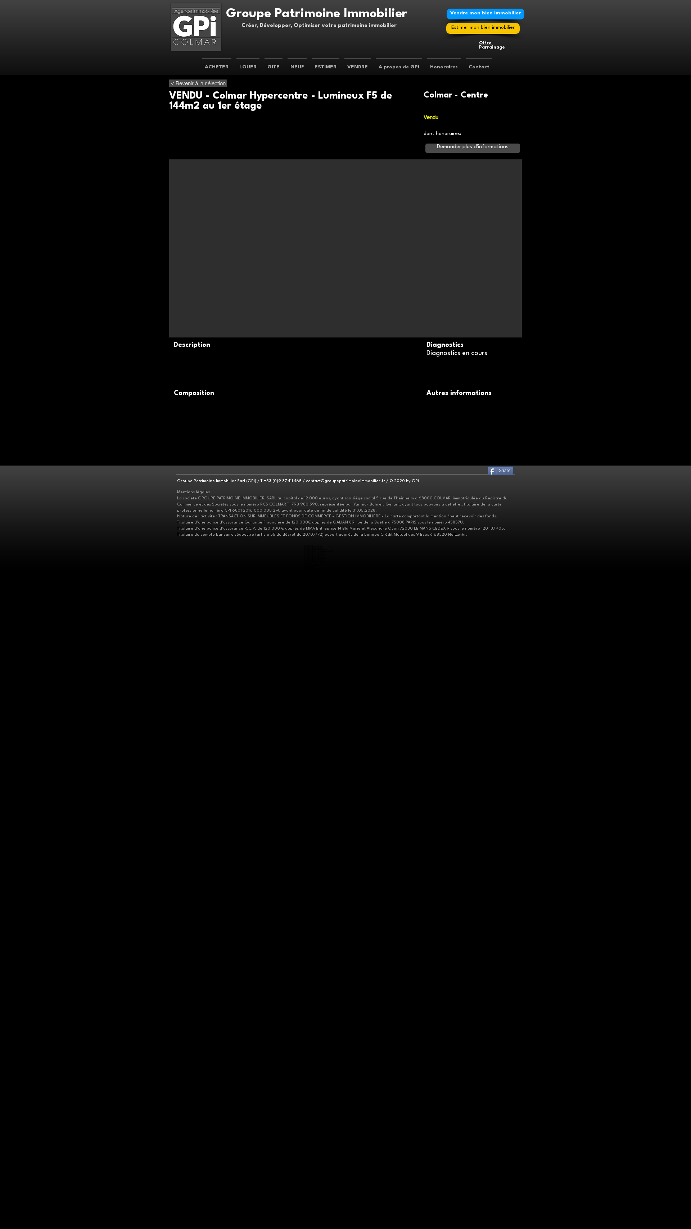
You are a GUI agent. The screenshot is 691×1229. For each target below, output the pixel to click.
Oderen (314, 1192)
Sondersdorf (315, 940)
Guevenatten (315, 690)
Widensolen (315, 829)
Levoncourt (315, 919)
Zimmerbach (316, 757)
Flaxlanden (314, 1120)
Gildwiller (313, 687)
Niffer (312, 1102)
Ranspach (314, 895)
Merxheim (314, 971)
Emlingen (314, 604)
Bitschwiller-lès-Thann (319, 1077)
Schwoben (314, 616)
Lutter (313, 928)
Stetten (313, 994)
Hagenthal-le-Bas (317, 724)
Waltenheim (315, 998)
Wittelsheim (315, 805)
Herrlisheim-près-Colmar (320, 863)
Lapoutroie (314, 1095)
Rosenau (313, 593)
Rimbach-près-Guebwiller (321, 974)
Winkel (313, 946)
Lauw (312, 791)
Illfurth (312, 1127)
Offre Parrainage (492, 45)
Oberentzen (315, 588)
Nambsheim (315, 1152)
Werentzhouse (316, 944)
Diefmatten (315, 1169)
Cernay (313, 1111)
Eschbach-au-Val (317, 627)
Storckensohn (316, 897)
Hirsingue (313, 1019)
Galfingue (314, 1221)
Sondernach (316, 848)
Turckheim (315, 749)
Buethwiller (314, 674)
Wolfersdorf (315, 717)
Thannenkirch (316, 1048)
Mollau (312, 893)
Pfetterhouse (315, 935)
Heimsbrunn (315, 1223)
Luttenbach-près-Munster (320, 634)
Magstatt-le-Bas (316, 987)
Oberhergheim (316, 589)
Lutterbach (315, 886)
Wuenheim (314, 978)
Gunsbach (314, 631)
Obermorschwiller (317, 615)
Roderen (313, 1183)
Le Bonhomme (316, 1093)
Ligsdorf (313, 922)
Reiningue (314, 1210)
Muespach (314, 1084)
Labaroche (314, 1205)
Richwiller (313, 575)
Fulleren (313, 685)
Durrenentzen (316, 812)
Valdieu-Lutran (316, 715)
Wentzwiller (315, 742)
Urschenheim (316, 825)
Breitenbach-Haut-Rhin (320, 841)
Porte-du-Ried (316, 823)
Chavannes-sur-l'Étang (319, 676)
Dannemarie (315, 678)
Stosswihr (314, 640)
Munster (313, 636)
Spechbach (315, 1133)
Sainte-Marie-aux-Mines (320, 651)
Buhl (312, 1005)
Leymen (313, 733)
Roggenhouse (315, 1154)
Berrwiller (314, 962)
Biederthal (314, 902)
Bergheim (314, 1160)
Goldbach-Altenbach (319, 1161)
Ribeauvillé (314, 647)
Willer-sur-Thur (316, 1163)
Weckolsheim (315, 1068)
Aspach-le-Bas (316, 1107)
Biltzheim (313, 582)
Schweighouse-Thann (319, 1003)
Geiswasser (315, 1055)
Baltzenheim (315, 809)
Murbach (314, 1007)
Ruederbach (315, 1021)
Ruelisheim (314, 773)
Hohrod (313, 633)
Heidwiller (314, 1124)
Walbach (314, 751)
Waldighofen (315, 1091)
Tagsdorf (313, 618)
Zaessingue (315, 625)
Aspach (313, 598)
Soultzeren (314, 638)
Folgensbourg (315, 723)
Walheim (313, 622)
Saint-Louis (315, 803)
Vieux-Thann (315, 1187)
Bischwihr (314, 811)
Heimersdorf (315, 1018)
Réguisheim (315, 1203)
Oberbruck (314, 794)
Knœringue (314, 732)
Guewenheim (315, 570)
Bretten (313, 1167)
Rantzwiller (314, 991)
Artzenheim (315, 807)
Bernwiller (314, 670)
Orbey (313, 839)
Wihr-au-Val (315, 755)
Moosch (313, 1106)
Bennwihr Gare (316, 580)
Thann (313, 1185)
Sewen (313, 798)
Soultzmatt (315, 1025)
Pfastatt (313, 573)
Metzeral (314, 843)
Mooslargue (315, 1034)
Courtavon (315, 906)
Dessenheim (315, 1054)
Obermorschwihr (317, 866)
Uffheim (313, 996)
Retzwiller (314, 705)
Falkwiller (313, 683)
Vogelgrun (314, 1064)
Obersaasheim (316, 1063)
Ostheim (313, 645)
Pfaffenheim (315, 766)
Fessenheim (315, 1147)
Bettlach (313, 901)
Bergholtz (314, 958)
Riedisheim (314, 856)
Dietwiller (313, 872)
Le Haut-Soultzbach (319, 1170)
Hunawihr (313, 643)
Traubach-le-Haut (317, 714)
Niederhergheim (317, 586)
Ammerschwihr (316, 1165)
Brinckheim (315, 1199)
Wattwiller (314, 1116)
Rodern (313, 1043)
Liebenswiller (315, 735)
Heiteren (313, 1057)
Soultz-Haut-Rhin (317, 838)
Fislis (312, 913)
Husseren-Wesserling (318, 890)
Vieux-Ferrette (316, 942)
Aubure (313, 642)
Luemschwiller (316, 1129)
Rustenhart (314, 1158)
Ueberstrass (315, 1041)
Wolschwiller (315, 947)
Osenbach (314, 1023)
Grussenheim (316, 816)
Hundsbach (314, 611)
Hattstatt (313, 861)
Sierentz (313, 992)
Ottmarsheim (315, 955)
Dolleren (313, 787)
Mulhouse (313, 566)
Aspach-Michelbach (318, 1109)
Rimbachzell (315, 976)
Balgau (313, 1143)
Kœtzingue (314, 985)
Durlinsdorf (314, 908)
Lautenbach (315, 1071)
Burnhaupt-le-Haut (318, 1001)
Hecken (313, 694)
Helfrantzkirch (316, 982)
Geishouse (314, 1104)
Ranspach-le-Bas (317, 1142)
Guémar (313, 1215)
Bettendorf (314, 1016)
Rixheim (313, 652)
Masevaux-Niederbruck (320, 793)
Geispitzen (314, 980)
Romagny (314, 706)
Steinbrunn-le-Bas (317, 881)
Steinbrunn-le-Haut (318, 883)
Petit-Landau (315, 956)
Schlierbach (315, 879)
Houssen (313, 579)
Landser (313, 877)
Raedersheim (315, 658)
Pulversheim (315, 1194)
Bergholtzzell (315, 960)
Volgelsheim (315, 1066)
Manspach (314, 697)
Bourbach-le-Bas (317, 784)
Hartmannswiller (317, 965)
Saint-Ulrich (315, 710)
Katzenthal (315, 744)
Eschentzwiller (316, 874)
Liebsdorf (314, 920)
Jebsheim (314, 818)
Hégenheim (315, 728)
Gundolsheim (315, 762)
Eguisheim (314, 857)
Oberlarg (314, 931)
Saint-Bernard (316, 1131)
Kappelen (313, 983)
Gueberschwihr (316, 859)
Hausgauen (314, 607)
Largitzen (314, 1032)
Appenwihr (315, 778)
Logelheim (314, 780)
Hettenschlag (315, 1059)
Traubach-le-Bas (317, 712)
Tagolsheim (315, 1134)
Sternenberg (315, 1176)
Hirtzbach (314, 571)
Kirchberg (314, 789)
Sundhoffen (315, 782)
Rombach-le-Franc (318, 1098)
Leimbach (314, 1179)
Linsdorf (313, 924)
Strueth (313, 1039)
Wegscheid (314, 802)
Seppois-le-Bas (316, 1036)
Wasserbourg (315, 753)
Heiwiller (313, 609)
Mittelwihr (314, 1080)
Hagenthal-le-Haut (317, 726)
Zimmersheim (316, 884)
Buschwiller (314, 721)
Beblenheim (315, 1219)
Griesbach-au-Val (317, 629)
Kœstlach (314, 917)
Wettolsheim (315, 1206)
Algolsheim (314, 1050)
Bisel (312, 1027)
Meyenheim (315, 1201)
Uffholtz (313, 1115)
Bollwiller (313, 1009)
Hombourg (314, 953)
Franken (313, 606)
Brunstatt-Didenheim (319, 836)
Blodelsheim (315, 1145)
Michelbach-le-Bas (318, 1140)
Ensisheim (314, 656)
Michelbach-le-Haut (318, 737)
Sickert (313, 800)
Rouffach (314, 767)
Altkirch (313, 597)
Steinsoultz (315, 1089)
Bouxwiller (314, 904)
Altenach (313, 663)
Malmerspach (315, 1012)
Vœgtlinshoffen (316, 868)
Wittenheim (315, 775)
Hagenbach (314, 692)
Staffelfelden (316, 1196)
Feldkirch (314, 1010)
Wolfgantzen (315, 1070)
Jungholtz (314, 969)
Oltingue (313, 933)
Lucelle (313, 926)
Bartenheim (315, 1197)
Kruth (312, 1188)
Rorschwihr (314, 1045)
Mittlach (314, 845)
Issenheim (314, 967)
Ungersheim (315, 660)
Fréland (313, 758)
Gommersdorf (316, 688)
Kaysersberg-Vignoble (319, 760)
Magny (312, 696)
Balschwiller (314, 667)
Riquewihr (314, 832)
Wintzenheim (315, 1208)
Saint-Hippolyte (316, 1046)
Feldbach (314, 1082)
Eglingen (313, 1118)
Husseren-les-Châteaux (320, 865)
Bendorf (313, 899)
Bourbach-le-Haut (317, 785)
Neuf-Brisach (315, 1061)
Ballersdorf (314, 665)
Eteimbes (313, 681)
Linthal (312, 1075)
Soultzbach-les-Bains (319, 748)
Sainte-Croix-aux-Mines (320, 649)
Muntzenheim (316, 821)
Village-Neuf (315, 595)
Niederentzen (315, 584)
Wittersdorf (315, 624)
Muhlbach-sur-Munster (320, 847)
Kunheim (314, 820)
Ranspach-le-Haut (317, 741)
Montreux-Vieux (317, 703)
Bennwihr (314, 1079)
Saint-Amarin (316, 1014)
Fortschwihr (315, 814)
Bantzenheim (315, 949)
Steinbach (314, 1113)
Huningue (315, 830)
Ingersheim (314, 564)
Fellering (313, 888)
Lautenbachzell (316, 1073)
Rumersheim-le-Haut (319, 1156)
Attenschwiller (316, 719)
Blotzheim (314, 1138)
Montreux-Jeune (317, 701)
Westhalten (315, 769)
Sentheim (314, 1172)
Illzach (312, 568)
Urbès (311, 577)
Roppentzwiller (316, 938)
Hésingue (313, 730)
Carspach (314, 602)
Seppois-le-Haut (317, 1037)
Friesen (313, 1028)
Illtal (311, 1212)
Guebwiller (314, 964)
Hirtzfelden (314, 1149)
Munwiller (314, 764)
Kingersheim (315, 771)
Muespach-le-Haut (317, 1086)
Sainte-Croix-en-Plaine (319, 591)
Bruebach (314, 870)
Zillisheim (314, 1136)
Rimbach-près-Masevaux (320, 796)
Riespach (313, 1088)
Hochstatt (314, 1125)
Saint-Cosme (315, 708)
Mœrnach (314, 929)
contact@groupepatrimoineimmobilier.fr (345, 481)
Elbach (312, 679)
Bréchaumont (315, 672)
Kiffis (312, 915)
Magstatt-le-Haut (317, 989)
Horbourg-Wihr (316, 654)
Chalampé (314, 951)
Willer (312, 1214)
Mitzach (313, 892)
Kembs (313, 1100)
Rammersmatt (316, 1181)
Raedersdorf (315, 937)
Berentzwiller (315, 600)
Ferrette (313, 911)
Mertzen (313, 699)
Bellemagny (315, 669)
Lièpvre (313, 1097)
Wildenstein (315, 1190)
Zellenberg (315, 834)
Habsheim (314, 875)
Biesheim (313, 1052)
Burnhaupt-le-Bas (317, 1000)
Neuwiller (314, 739)
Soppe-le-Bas (316, 1174)
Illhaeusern (314, 1217)
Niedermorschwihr (318, 746)
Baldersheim (315, 850)
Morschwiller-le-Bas (318, 1178)
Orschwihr (314, 973)
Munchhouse (315, 1151)
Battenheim (315, 852)
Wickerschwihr (316, 827)
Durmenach (315, 910)
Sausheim (314, 854)
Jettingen (314, 613)
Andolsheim (315, 776)
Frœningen (314, 1122)
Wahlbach (314, 620)
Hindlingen (314, 1030)
